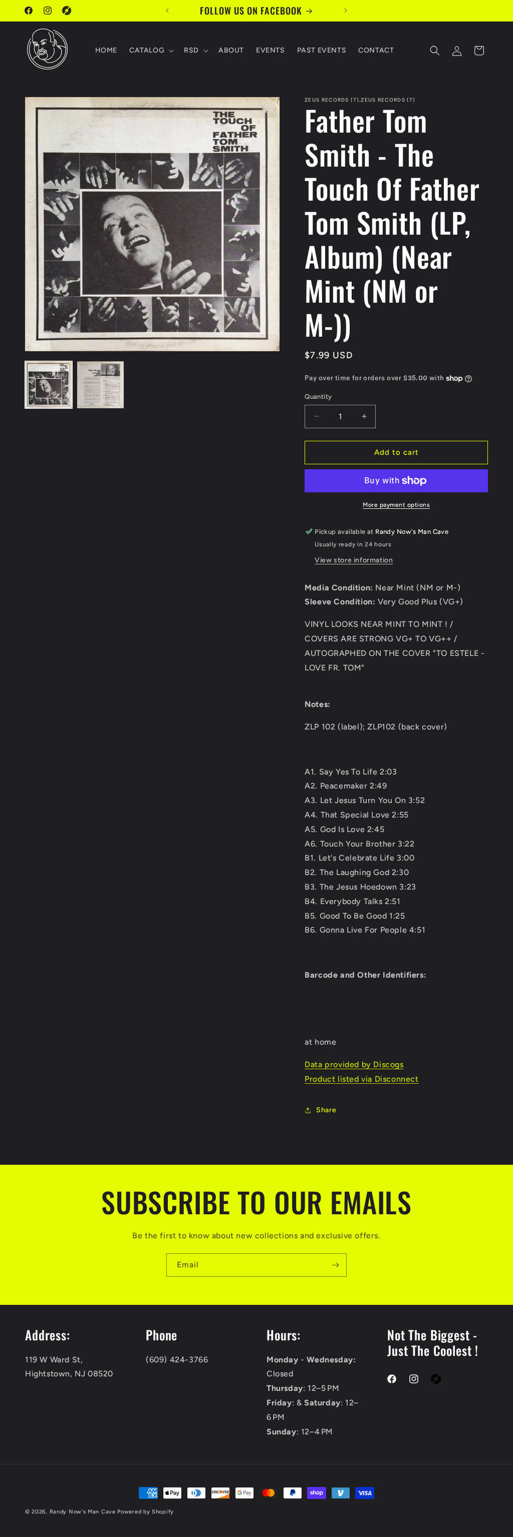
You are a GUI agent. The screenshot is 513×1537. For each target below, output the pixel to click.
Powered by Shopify (145, 1511)
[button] (150, 50)
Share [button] (326, 1110)
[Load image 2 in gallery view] (100, 384)
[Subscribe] (335, 1265)
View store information (354, 560)
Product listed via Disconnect (361, 1079)
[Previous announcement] (167, 10)
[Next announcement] (346, 10)
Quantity (318, 396)
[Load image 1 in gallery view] (48, 384)
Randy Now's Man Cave (83, 1511)
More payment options (396, 504)
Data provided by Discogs (354, 1064)
